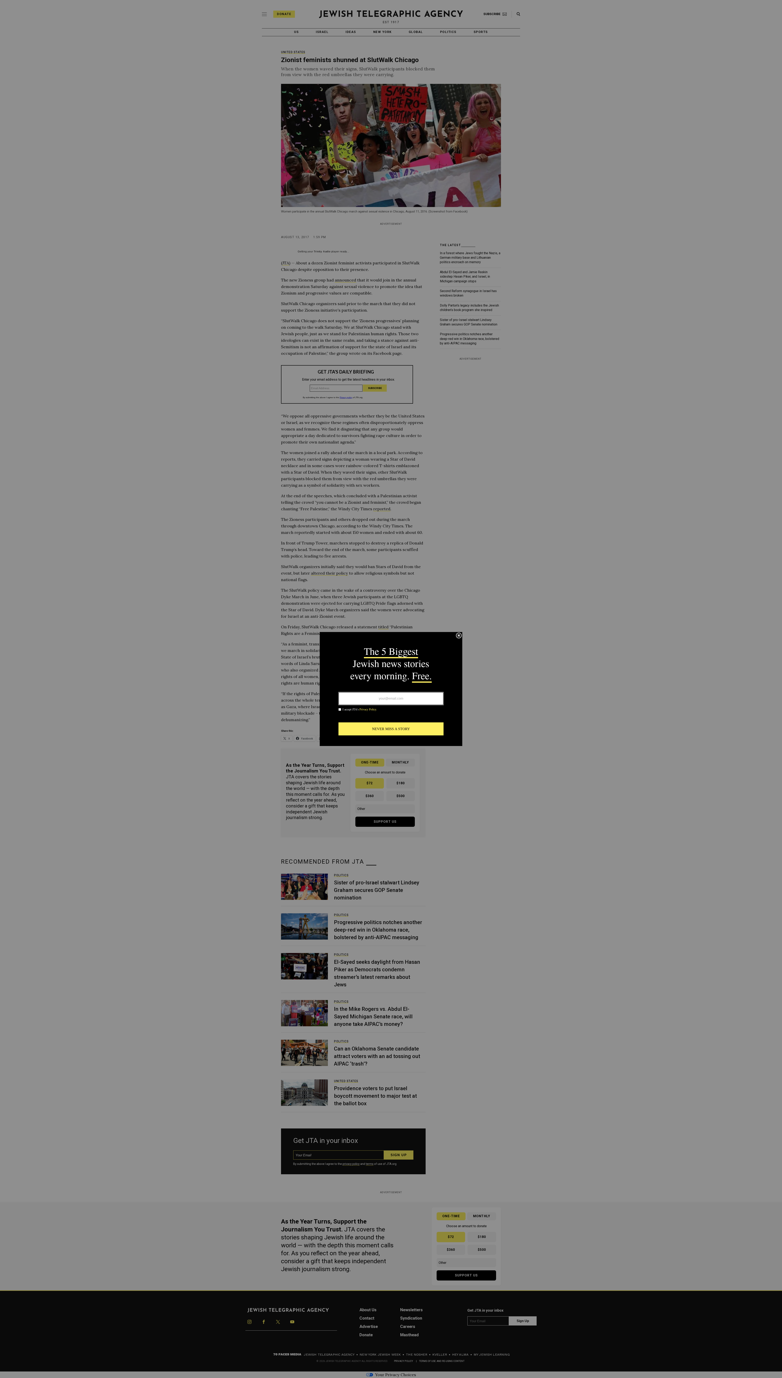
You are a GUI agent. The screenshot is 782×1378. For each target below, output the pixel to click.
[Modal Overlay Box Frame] (391, 689)
